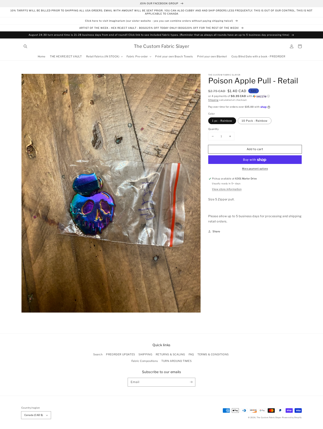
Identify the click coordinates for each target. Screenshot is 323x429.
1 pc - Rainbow (222, 120)
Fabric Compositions (144, 360)
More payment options (255, 168)
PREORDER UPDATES (120, 354)
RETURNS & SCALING (170, 354)
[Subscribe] (191, 382)
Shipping (213, 100)
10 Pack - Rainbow (254, 120)
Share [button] (216, 231)
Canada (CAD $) (33, 414)
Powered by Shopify (292, 417)
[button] (25, 46)
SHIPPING (145, 354)
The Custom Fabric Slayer (269, 417)
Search (98, 354)
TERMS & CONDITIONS (213, 354)
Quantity (213, 128)
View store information (227, 189)
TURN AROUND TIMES (176, 360)
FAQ (191, 354)
